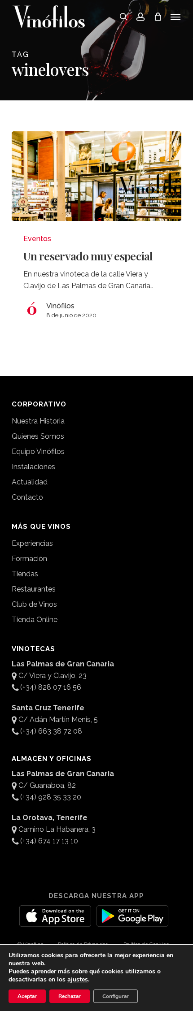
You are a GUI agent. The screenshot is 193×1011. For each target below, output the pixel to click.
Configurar (115, 996)
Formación (29, 558)
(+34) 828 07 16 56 (50, 687)
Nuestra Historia (38, 421)
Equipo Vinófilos (38, 451)
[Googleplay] (132, 921)
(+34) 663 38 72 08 (51, 731)
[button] (175, 16)
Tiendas (25, 574)
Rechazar (69, 996)
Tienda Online (34, 619)
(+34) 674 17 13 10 (49, 841)
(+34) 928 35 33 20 (50, 797)
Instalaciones (33, 466)
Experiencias (32, 543)
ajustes (77, 980)
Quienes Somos (38, 436)
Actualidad (30, 482)
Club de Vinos (34, 604)
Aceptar (27, 996)
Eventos (37, 238)
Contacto (27, 497)
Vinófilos (60, 306)
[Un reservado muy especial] (96, 176)
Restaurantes (34, 589)
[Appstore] (55, 921)
